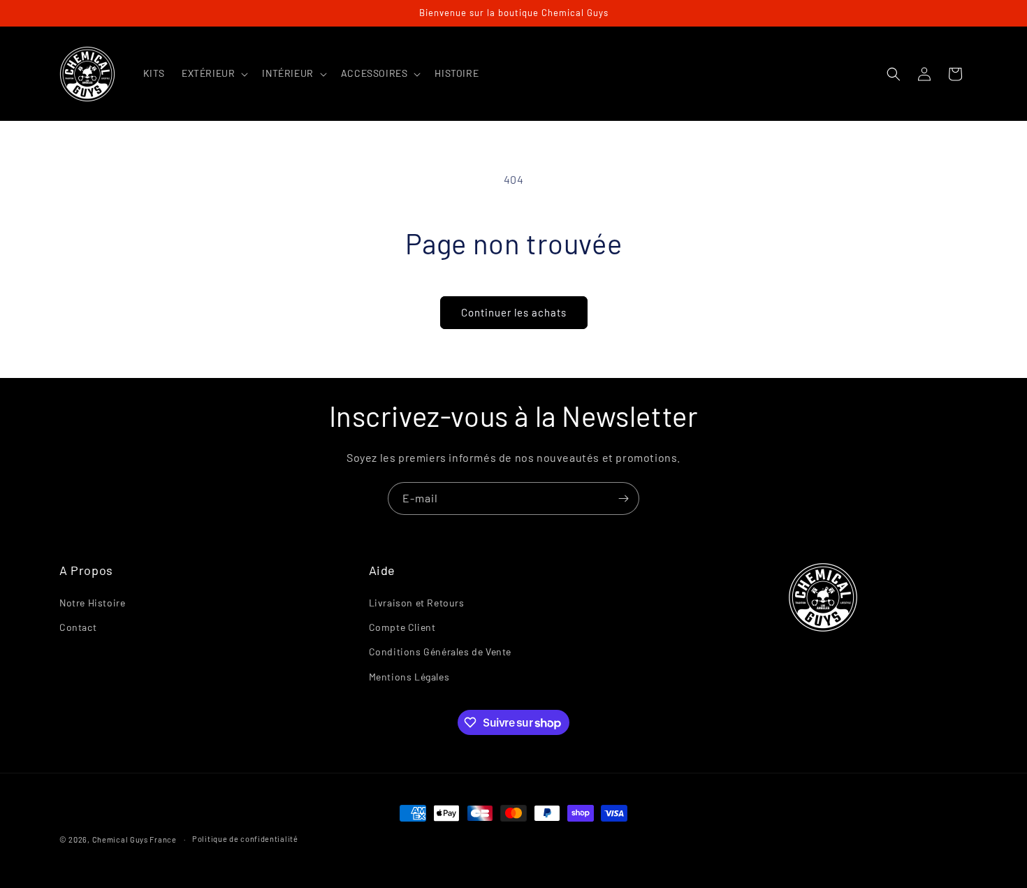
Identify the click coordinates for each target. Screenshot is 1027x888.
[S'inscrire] (623, 498)
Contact (77, 627)
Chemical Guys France (134, 839)
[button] (213, 73)
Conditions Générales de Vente (440, 651)
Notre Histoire (92, 603)
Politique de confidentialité (245, 838)
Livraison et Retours (417, 603)
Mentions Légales (409, 677)
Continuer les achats (514, 312)
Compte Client (402, 627)
